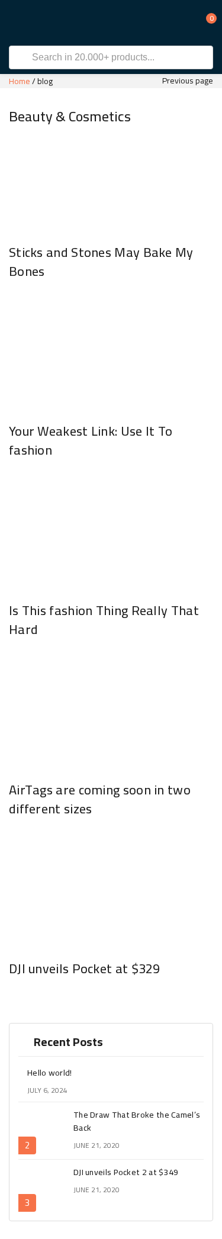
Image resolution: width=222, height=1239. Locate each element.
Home (19, 81)
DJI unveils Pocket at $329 (84, 968)
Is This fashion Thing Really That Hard (104, 620)
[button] (204, 22)
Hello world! (49, 1072)
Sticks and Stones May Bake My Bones (101, 262)
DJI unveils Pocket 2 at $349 (125, 1172)
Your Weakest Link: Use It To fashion (90, 440)
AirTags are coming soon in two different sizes (100, 799)
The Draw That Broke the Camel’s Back (136, 1121)
